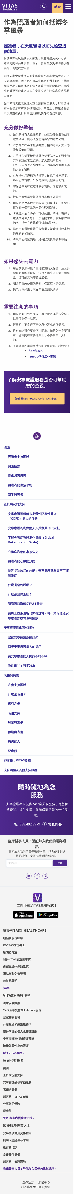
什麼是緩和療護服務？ (17, 1024)
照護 (7, 447)
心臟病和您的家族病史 (23, 552)
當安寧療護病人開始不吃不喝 (27, 656)
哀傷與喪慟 (11, 675)
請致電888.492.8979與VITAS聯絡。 (37, 398)
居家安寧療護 (11, 1003)
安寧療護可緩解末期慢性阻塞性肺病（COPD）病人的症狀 (32, 516)
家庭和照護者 (13, 1060)
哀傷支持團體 (17, 685)
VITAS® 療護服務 (16, 995)
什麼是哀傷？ (17, 694)
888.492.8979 (30, 824)
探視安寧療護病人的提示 (24, 647)
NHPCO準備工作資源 (43, 356)
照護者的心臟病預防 (21, 561)
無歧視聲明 (10, 980)
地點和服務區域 (13, 938)
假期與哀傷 (15, 732)
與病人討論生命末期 (16, 1140)
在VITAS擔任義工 (14, 945)
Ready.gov (36, 350)
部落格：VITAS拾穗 (17, 760)
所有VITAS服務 (12, 1053)
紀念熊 (12, 751)
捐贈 (6, 988)
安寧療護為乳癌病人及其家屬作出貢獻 (34, 528)
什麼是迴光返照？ (20, 594)
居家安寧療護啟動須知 (23, 637)
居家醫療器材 (11, 1017)
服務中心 (44, 1182)
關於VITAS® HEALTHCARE (24, 930)
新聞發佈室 (10, 952)
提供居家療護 (17, 475)
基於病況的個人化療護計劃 (20, 1031)
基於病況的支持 (14, 504)
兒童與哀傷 (15, 722)
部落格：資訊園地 (14, 1161)
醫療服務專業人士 (16, 1125)
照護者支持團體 (18, 457)
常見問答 (55, 824)
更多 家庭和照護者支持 (17, 1118)
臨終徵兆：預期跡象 (21, 666)
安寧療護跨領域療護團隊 (18, 1038)
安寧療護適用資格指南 (17, 1133)
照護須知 (14, 466)
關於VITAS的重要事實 (17, 959)
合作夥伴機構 (11, 1154)
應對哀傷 (14, 704)
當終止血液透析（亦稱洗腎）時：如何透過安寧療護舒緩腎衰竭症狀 (38, 615)
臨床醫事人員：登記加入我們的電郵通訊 (28, 1168)
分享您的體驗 (11, 1103)
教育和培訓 (10, 1147)
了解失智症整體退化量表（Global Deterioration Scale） (31, 540)
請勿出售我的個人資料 (35, 1187)
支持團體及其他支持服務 (20, 770)
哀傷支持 (14, 713)
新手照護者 (15, 494)
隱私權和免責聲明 (14, 973)
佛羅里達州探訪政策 (16, 966)
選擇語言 (28, 1182)
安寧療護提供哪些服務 (19, 628)
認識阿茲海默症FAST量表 (25, 604)
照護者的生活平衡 (20, 485)
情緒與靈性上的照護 (16, 1045)
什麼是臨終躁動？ (20, 585)
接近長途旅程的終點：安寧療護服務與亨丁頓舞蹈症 (38, 573)
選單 (68, 6)
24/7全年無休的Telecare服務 (22, 1010)
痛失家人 (14, 741)
